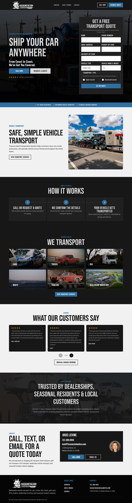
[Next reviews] (71, 355)
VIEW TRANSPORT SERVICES (20, 157)
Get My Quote (101, 86)
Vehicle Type (86, 63)
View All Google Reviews (66, 362)
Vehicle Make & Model (110, 63)
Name (83, 35)
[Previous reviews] (61, 355)
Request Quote (115, 5)
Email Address (86, 44)
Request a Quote (40, 71)
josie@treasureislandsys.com (74, 443)
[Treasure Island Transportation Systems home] (22, 5)
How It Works (66, 5)
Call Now (102, 5)
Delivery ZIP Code (88, 54)
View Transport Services (66, 294)
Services (56, 5)
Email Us (93, 457)
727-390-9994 (68, 439)
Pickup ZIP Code (108, 44)
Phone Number (107, 35)
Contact (77, 5)
